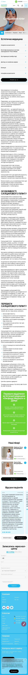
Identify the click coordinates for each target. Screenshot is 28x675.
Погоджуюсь (14, 671)
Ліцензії (4, 599)
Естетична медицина (12, 39)
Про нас (16, 599)
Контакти (16, 597)
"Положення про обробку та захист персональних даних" (12, 665)
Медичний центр (5, 568)
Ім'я (2, 561)
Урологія (16, 641)
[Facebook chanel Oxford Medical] (4, 607)
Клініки (4, 618)
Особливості (8, 32)
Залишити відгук (7, 537)
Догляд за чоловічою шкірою (9, 62)
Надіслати (14, 585)
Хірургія (16, 643)
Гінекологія (5, 639)
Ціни (3, 616)
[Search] (18, 5)
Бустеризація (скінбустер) (9, 56)
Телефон (3, 555)
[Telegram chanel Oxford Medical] (11, 607)
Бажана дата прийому (7, 574)
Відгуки (25, 32)
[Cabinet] (22, 5)
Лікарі (20, 32)
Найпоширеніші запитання (6, 628)
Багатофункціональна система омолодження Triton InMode (10, 50)
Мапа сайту (5, 625)
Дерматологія (5, 641)
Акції (3, 621)
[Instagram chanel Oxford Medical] (7, 607)
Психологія (17, 639)
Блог (3, 597)
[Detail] (14, 453)
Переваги (15, 32)
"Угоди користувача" (10, 664)
